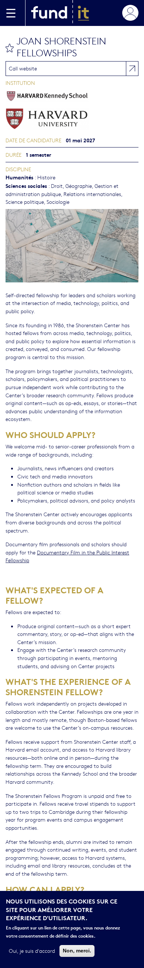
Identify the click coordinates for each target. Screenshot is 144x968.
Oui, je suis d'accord (32, 950)
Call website (23, 68)
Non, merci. (77, 951)
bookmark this (10, 48)
